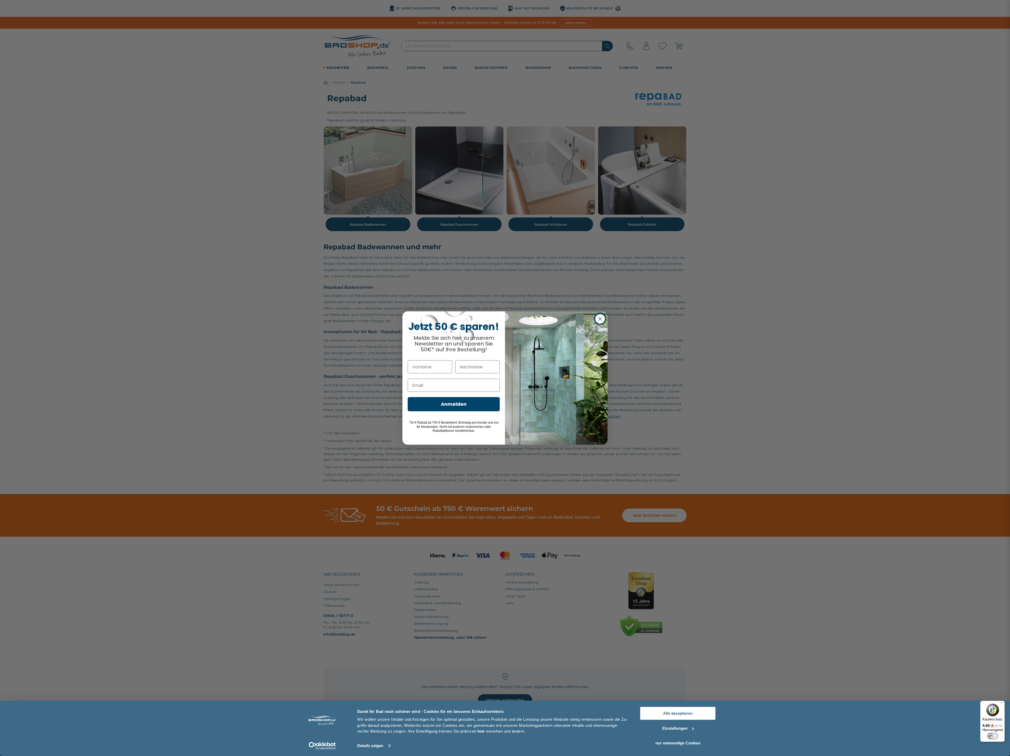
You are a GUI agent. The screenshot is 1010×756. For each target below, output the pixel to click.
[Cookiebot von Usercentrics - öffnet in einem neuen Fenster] (322, 746)
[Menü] (1001, 704)
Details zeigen (370, 745)
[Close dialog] (600, 319)
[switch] (992, 736)
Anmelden (454, 404)
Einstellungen (675, 728)
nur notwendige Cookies (677, 743)
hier (481, 731)
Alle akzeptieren (678, 713)
